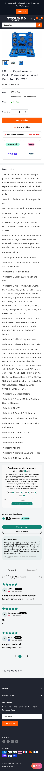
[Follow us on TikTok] (16, 741)
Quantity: (6, 112)
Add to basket (22, 120)
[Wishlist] (35, 19)
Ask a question (22, 532)
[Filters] (10, 577)
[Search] (39, 25)
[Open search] (4, 577)
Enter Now (22, 11)
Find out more (34, 135)
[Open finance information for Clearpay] (12, 144)
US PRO (5, 85)
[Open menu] (3, 19)
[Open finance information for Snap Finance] (31, 154)
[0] (39, 19)
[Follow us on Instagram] (12, 741)
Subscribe (10, 723)
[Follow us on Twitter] (8, 741)
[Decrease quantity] (13, 112)
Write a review (22, 527)
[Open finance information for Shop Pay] (12, 154)
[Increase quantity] (25, 112)
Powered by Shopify (9, 766)
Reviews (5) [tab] (12, 570)
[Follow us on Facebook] (3, 741)
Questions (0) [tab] (32, 570)
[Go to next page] (28, 656)
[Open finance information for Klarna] (31, 144)
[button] (36, 765)
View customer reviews (22, 504)
